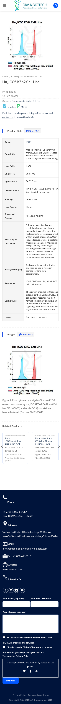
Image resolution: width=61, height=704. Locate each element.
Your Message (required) (14, 611)
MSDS (24, 107)
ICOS (28, 142)
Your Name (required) (13, 598)
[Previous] (2, 453)
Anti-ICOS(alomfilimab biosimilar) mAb (13, 441)
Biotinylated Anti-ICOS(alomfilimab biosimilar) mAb (43, 441)
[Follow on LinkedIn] (16, 590)
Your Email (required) (40, 598)
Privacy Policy (19, 695)
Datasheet (11, 107)
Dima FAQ (34, 130)
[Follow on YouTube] (22, 590)
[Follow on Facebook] (5, 590)
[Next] (58, 453)
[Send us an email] (11, 590)
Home (5, 76)
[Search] (55, 5)
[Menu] (4, 5)
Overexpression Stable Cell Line (26, 76)
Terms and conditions (38, 695)
